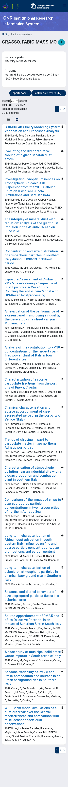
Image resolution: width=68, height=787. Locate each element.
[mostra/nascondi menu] (64, 6)
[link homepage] (12, 6)
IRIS (4, 34)
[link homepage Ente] (42, 6)
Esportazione (19, 93)
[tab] (9, 119)
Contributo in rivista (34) (48, 93)
